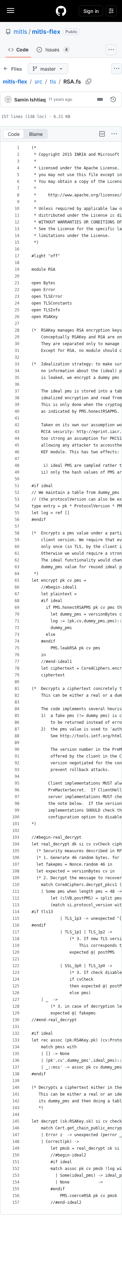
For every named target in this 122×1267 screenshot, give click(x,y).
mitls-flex (46, 31)
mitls (20, 31)
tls (53, 81)
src (38, 81)
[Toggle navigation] (10, 10)
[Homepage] (61, 10)
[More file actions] (114, 134)
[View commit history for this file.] (113, 99)
